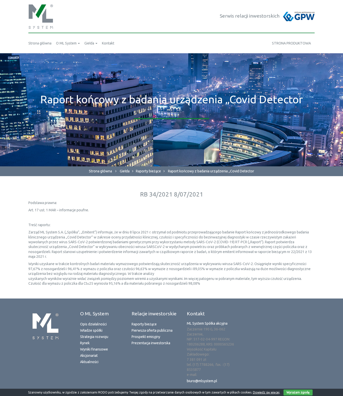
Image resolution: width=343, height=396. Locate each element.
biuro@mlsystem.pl (202, 381)
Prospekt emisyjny (146, 337)
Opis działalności (93, 324)
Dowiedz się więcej (266, 392)
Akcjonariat (89, 356)
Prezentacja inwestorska (151, 343)
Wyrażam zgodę (298, 392)
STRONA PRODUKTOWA (291, 43)
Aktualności (89, 362)
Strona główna (100, 171)
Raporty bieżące (148, 171)
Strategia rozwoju (94, 337)
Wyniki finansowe (94, 349)
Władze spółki (91, 330)
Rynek (85, 343)
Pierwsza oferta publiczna (152, 330)
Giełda (125, 171)
